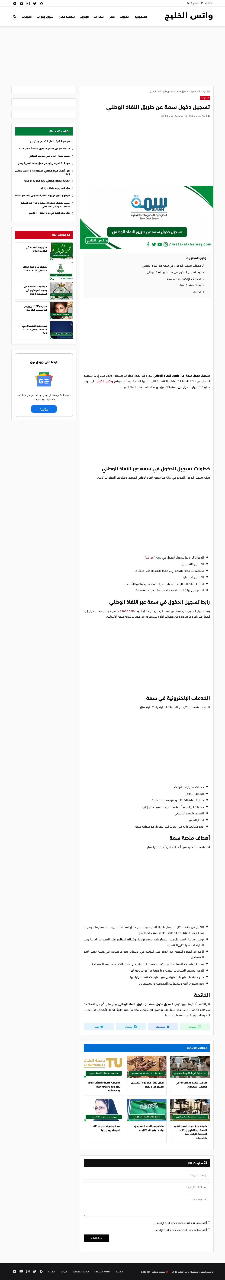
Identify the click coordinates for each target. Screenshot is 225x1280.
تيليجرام (129, 1026)
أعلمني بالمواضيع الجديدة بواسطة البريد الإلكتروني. (179, 1229)
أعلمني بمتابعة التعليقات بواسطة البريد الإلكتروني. (180, 1222)
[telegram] (14, 3)
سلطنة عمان (67, 16)
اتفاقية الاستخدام (102, 1271)
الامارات (99, 16)
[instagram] (28, 3)
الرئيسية (119, 1271)
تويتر (96, 1026)
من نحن (63, 1271)
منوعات (27, 16)
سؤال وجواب (45, 16)
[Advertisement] (112, 57)
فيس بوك (161, 1026)
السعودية (140, 16)
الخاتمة (199, 291)
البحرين (84, 16)
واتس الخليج (105, 381)
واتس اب (192, 1026)
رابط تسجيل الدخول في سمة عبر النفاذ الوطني (175, 272)
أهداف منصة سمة (192, 285)
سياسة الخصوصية (80, 1271)
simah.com (127, 610)
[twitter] (34, 3)
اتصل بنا (51, 1271)
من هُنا (150, 557)
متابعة (44, 408)
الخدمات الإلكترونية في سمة (186, 278)
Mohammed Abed (198, 116)
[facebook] (41, 3)
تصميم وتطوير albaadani (153, 1271)
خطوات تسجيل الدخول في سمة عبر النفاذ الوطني (173, 265)
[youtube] (21, 3)
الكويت (124, 16)
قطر (112, 16)
